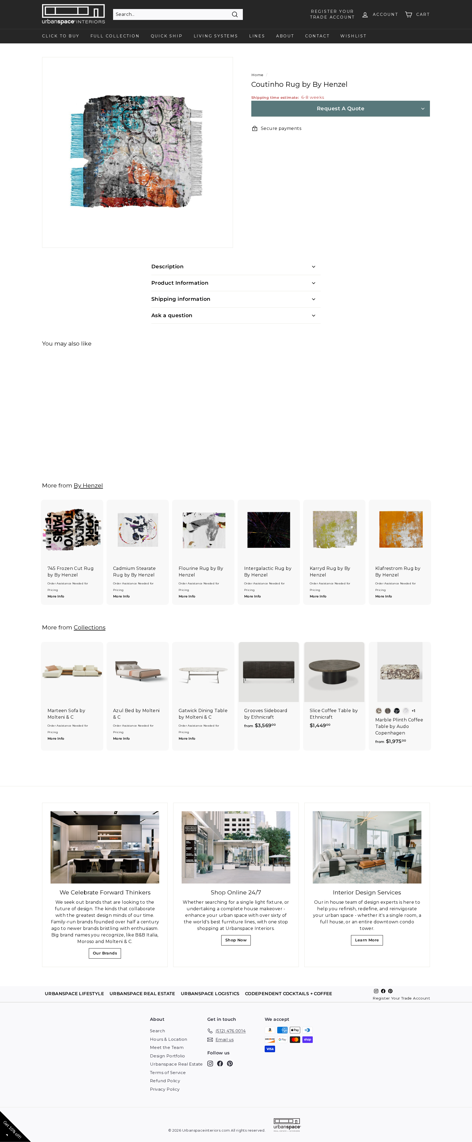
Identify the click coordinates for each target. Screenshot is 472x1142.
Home (257, 75)
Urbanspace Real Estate (176, 1064)
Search (157, 1030)
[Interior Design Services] (367, 847)
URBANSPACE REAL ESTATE (142, 993)
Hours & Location (168, 1039)
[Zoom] (137, 152)
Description (167, 266)
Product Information (179, 283)
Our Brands (107, 955)
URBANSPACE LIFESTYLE (74, 993)
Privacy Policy (165, 1089)
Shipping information (181, 299)
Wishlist (353, 36)
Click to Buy (60, 36)
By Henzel (88, 485)
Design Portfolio (167, 1055)
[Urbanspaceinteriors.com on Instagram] (210, 1063)
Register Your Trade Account (401, 998)
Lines (257, 36)
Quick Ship (167, 36)
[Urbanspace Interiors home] (287, 1126)
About (285, 36)
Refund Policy (165, 1080)
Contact (317, 36)
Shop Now (237, 941)
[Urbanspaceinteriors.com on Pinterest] (230, 1063)
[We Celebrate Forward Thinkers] (105, 847)
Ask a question (172, 315)
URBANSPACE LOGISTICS (210, 993)
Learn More (368, 941)
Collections (89, 627)
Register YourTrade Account (332, 14)
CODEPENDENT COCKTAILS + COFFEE (288, 993)
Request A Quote (340, 108)
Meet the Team (167, 1047)
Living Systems (216, 36)
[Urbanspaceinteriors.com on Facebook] (220, 1063)
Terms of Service (168, 1072)
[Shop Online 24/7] (236, 847)
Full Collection (115, 36)
